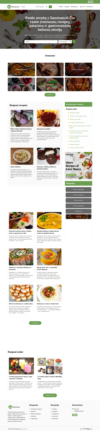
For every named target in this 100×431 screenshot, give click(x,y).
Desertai (33, 416)
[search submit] (50, 6)
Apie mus (82, 6)
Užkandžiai (34, 418)
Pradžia (61, 6)
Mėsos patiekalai (36, 414)
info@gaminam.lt (79, 411)
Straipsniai (89, 6)
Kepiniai (33, 411)
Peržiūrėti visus (50, 395)
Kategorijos (56, 414)
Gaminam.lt (24, 429)
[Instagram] (92, 2)
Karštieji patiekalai (36, 409)
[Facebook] (89, 2)
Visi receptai (35, 323)
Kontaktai (55, 418)
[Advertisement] (35, 197)
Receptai (67, 6)
